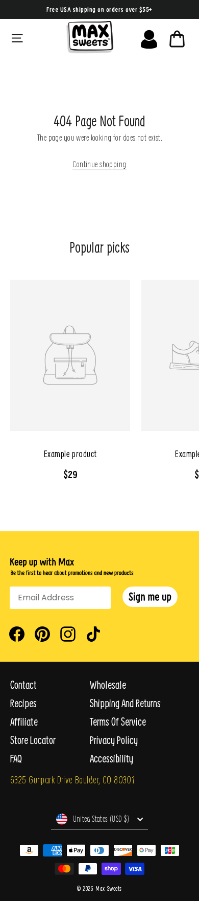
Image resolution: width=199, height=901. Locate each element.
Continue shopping (99, 164)
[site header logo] (89, 37)
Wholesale (108, 685)
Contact (23, 685)
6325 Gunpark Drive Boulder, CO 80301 (72, 779)
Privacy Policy (114, 740)
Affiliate (24, 721)
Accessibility (111, 758)
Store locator (33, 740)
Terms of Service (118, 721)
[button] (150, 597)
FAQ (16, 758)
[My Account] (149, 37)
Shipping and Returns (125, 703)
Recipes (23, 703)
